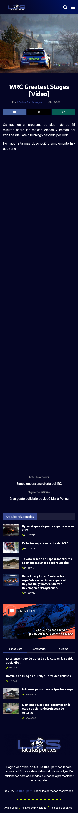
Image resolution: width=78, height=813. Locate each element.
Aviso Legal (11, 807)
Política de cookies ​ (61, 807)
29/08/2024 (29, 568)
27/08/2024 (29, 593)
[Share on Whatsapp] (63, 112)
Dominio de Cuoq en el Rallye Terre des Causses (38, 676)
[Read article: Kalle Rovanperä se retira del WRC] (11, 547)
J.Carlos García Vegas (29, 102)
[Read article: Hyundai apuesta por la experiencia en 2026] (11, 530)
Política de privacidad (34, 807)
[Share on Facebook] (14, 112)
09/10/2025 (29, 549)
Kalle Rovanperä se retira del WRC (45, 543)
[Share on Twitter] (39, 112)
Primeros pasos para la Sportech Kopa (47, 689)
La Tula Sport (23, 791)
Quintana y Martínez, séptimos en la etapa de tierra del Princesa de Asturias (46, 708)
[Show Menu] (73, 7)
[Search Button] (65, 7)
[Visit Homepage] (17, 7)
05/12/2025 (29, 535)
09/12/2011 (55, 102)
